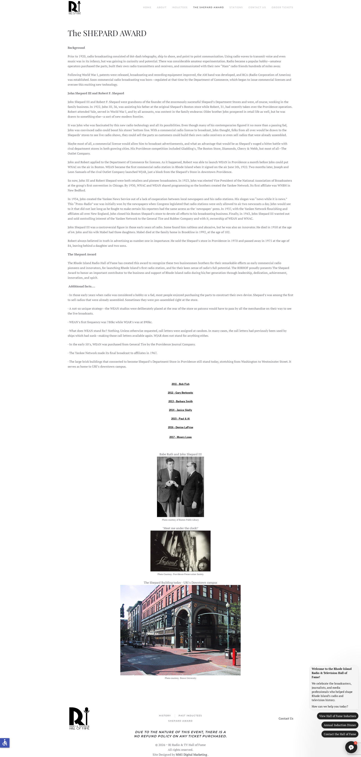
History (165, 715)
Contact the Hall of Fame (340, 734)
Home (147, 7)
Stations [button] (236, 7)
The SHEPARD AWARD (208, 7)
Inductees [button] (180, 7)
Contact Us (257, 7)
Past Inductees (190, 715)
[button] (351, 747)
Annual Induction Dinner (340, 725)
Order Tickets (282, 7)
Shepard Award (180, 721)
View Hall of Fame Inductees (337, 716)
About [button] (161, 7)
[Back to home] (75, 7)
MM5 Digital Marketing (192, 754)
